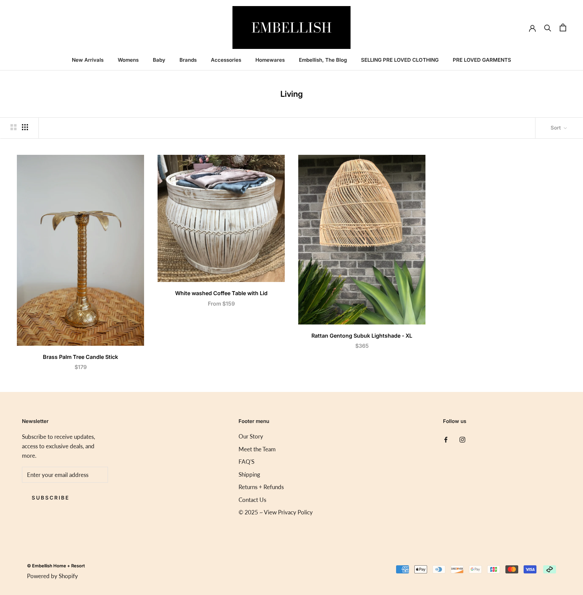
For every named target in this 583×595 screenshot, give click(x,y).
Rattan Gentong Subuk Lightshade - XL (361, 335)
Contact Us (252, 499)
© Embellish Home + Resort (56, 565)
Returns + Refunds (261, 486)
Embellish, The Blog (323, 60)
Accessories (226, 60)
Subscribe (51, 497)
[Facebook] (446, 439)
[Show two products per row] (13, 127)
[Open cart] (563, 27)
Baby (159, 60)
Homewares (270, 60)
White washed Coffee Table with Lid (221, 293)
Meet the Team (257, 449)
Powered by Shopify (52, 575)
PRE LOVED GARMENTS (482, 60)
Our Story (251, 436)
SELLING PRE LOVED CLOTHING (400, 60)
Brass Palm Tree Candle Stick (80, 356)
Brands (188, 60)
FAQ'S (246, 461)
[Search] (547, 27)
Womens (128, 60)
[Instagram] (462, 439)
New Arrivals (88, 60)
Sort (556, 127)
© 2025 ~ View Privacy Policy (276, 512)
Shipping (249, 474)
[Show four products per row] (25, 127)
